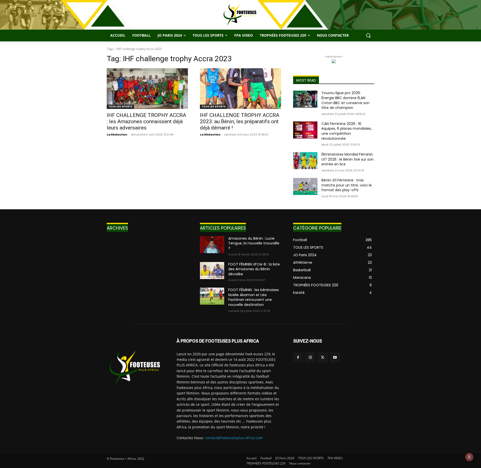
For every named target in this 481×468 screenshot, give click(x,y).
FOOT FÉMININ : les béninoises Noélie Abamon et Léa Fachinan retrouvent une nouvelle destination (253, 297)
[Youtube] (335, 357)
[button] (368, 35)
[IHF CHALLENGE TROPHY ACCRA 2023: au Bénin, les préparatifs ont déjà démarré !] (240, 88)
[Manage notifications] (469, 457)
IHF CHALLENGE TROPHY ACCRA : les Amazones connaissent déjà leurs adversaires (146, 121)
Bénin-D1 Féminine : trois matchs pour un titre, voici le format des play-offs (346, 185)
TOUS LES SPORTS (120, 106)
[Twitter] (322, 357)
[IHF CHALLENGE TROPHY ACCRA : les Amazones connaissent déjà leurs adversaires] (147, 88)
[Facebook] (298, 357)
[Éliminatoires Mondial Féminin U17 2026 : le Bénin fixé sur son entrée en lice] (305, 160)
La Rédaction (117, 134)
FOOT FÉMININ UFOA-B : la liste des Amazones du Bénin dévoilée (254, 269)
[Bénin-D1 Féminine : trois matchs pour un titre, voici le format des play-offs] (305, 186)
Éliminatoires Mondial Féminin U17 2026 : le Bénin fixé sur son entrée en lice (347, 159)
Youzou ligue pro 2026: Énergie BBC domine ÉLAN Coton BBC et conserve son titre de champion (345, 100)
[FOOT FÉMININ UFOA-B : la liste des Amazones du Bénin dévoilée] (212, 270)
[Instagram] (310, 357)
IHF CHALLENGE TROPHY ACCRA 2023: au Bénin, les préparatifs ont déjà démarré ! (239, 121)
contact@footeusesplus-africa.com (234, 437)
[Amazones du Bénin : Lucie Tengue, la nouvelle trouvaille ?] (212, 244)
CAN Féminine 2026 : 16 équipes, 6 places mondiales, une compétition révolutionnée (346, 131)
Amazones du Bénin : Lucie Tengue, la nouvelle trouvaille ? (253, 243)
